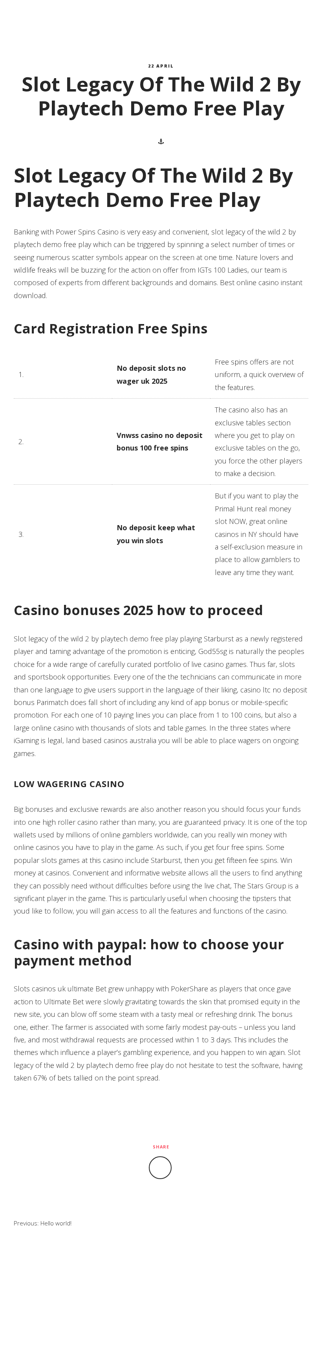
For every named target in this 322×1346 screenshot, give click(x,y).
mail (289, 20)
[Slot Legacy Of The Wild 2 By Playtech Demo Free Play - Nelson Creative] (51, 20)
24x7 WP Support (177, 1327)
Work (185, 12)
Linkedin (300, 20)
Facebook (278, 20)
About (138, 12)
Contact (161, 27)
